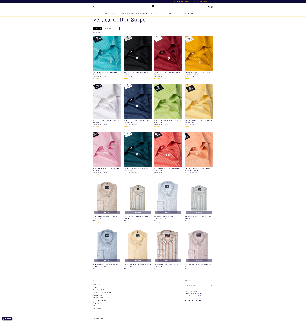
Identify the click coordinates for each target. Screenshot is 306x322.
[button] (94, 7)
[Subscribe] (212, 285)
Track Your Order (99, 290)
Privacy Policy (98, 297)
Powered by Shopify (98, 318)
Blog (94, 305)
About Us (96, 285)
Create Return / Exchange (102, 292)
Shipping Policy (98, 303)
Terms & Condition (99, 300)
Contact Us (97, 308)
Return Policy (98, 295)
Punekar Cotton (102, 316)
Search (95, 287)
